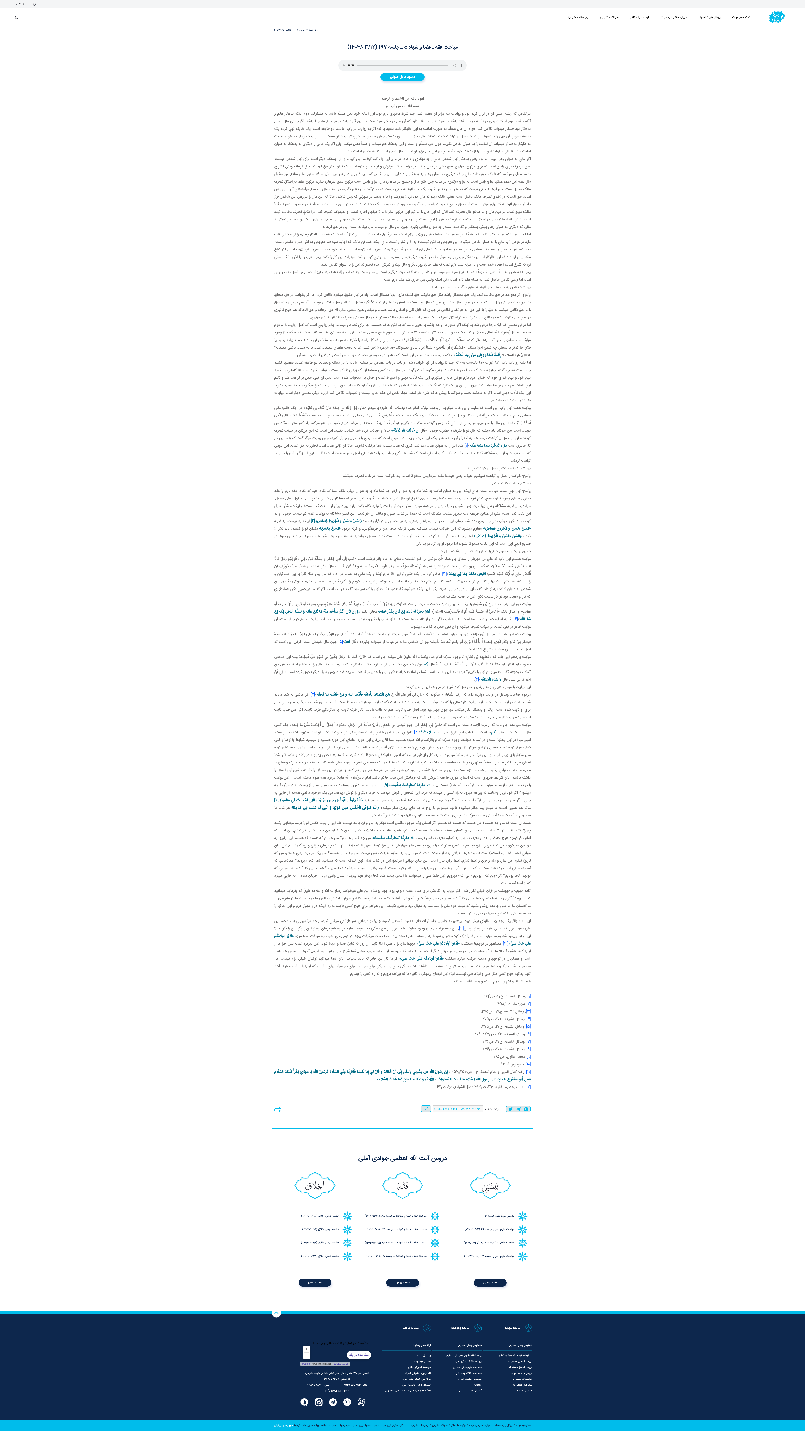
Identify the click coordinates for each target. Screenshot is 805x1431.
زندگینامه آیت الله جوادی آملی (515, 1355)
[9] (529, 1057)
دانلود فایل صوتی (402, 77)
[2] (529, 1004)
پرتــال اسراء (424, 1355)
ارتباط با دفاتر (639, 17)
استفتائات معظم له (522, 1379)
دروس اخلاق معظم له (520, 1367)
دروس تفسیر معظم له (520, 1361)
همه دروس (490, 1282)
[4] (516, 619)
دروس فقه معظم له (521, 1373)
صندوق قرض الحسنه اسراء (416, 1385)
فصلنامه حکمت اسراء (470, 1379)
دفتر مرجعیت (741, 17)
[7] (313, 695)
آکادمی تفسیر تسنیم (470, 1390)
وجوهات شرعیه (577, 17)
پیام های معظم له (522, 1385)
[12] (505, 944)
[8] (416, 732)
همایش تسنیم (524, 1390)
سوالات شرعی (609, 17)
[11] (461, 928)
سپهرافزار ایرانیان (283, 1425)
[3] (444, 574)
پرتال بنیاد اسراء (503, 1425)
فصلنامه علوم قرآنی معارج (467, 1367)
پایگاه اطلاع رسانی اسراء (468, 1361)
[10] (528, 1064)
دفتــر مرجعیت (422, 1361)
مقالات (478, 1385)
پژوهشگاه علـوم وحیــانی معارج (464, 1355)
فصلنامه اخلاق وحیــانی (469, 1373)
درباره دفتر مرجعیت (674, 17)
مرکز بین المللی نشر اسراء (416, 1379)
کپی (425, 1108)
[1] (466, 446)
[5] (340, 642)
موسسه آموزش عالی (419, 1367)
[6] (477, 680)
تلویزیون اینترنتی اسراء (418, 1373)
